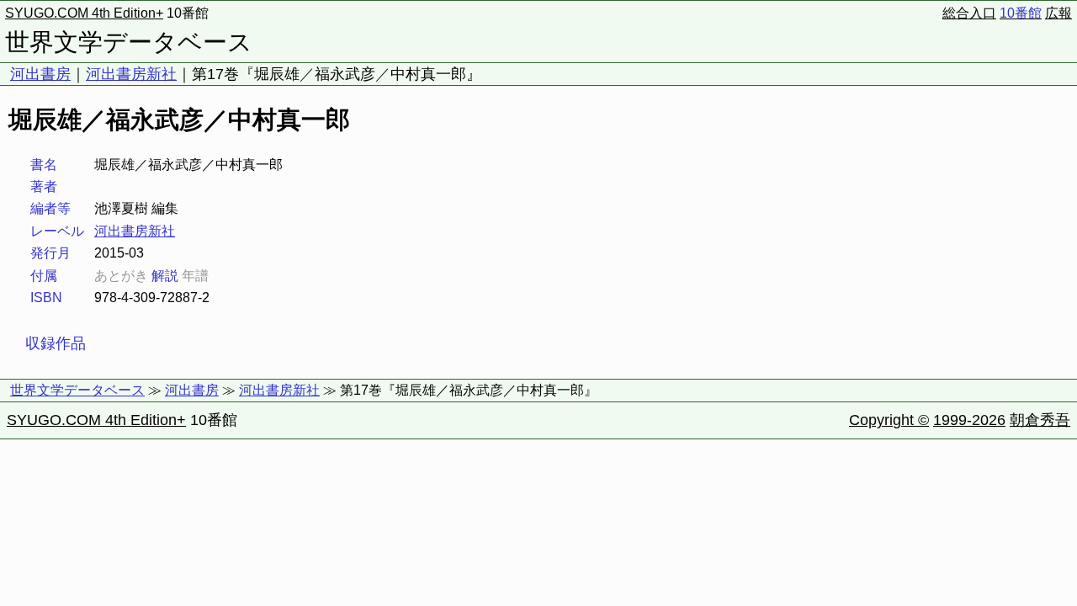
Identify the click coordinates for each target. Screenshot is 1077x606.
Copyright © (889, 420)
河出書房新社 (131, 74)
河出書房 (40, 74)
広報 (1058, 13)
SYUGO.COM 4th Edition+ (84, 13)
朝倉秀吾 (1040, 420)
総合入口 (969, 13)
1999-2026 (969, 420)
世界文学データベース (128, 42)
